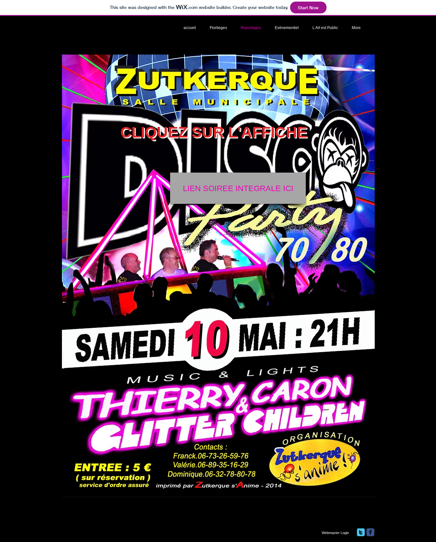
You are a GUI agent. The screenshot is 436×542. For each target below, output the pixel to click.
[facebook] (370, 532)
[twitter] (361, 532)
